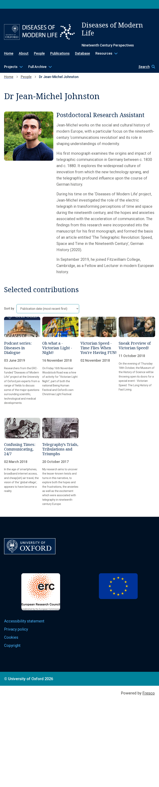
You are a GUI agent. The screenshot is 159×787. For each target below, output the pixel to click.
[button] (145, 67)
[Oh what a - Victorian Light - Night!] (60, 361)
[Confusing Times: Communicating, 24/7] (22, 462)
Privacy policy (16, 629)
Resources (103, 53)
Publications (60, 53)
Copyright (12, 645)
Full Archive (37, 67)
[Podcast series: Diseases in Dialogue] (22, 361)
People (39, 53)
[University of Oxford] (12, 32)
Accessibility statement (24, 621)
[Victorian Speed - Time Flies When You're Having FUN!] (98, 361)
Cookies (11, 637)
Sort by (9, 308)
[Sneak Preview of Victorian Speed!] (137, 361)
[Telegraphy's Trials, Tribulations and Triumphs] (60, 462)
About (24, 53)
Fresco (149, 693)
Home (8, 53)
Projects (10, 67)
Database (82, 53)
